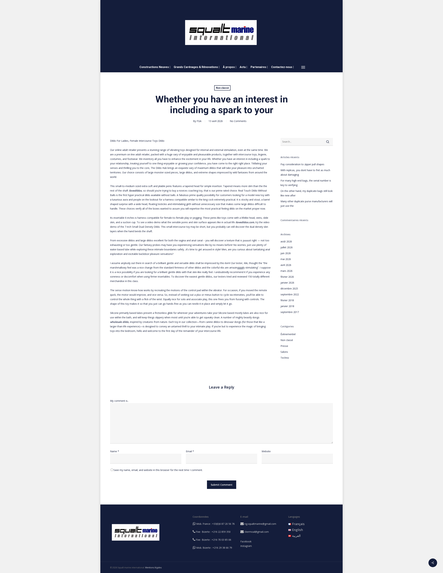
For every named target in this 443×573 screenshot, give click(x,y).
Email (190, 451)
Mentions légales (153, 567)
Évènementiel (288, 334)
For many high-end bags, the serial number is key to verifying (306, 183)
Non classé (222, 88)
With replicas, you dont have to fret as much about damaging (305, 172)
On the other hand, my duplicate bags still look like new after (307, 193)
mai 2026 (286, 259)
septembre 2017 (290, 312)
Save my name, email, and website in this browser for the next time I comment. (158, 470)
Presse (284, 346)
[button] (303, 67)
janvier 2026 (287, 282)
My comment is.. (119, 400)
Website (266, 451)
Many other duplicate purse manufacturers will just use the (306, 203)
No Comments (238, 121)
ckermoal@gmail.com (257, 531)
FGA (199, 121)
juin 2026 (286, 253)
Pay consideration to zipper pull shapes (302, 164)
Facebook (245, 541)
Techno (285, 357)
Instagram (246, 546)
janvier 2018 (287, 306)
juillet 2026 (287, 247)
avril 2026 (286, 265)
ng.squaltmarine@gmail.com (260, 523)
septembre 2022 (290, 294)
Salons (284, 351)
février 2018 (287, 300)
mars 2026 (286, 270)
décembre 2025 (289, 288)
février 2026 (287, 276)
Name (114, 451)
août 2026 (286, 241)
